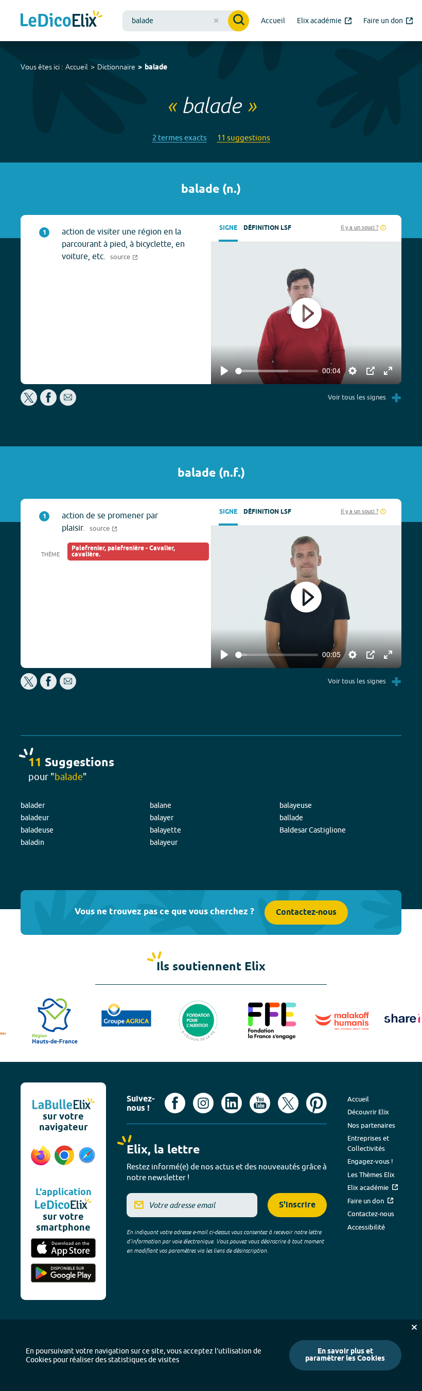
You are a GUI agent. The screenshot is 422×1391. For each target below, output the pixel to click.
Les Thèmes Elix (371, 1174)
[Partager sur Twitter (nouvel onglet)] (30, 403)
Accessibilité (366, 1227)
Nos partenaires (371, 1125)
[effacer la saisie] (216, 20)
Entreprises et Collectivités (368, 1143)
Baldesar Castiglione (312, 830)
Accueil (76, 67)
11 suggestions (243, 137)
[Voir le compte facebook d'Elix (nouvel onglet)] (175, 1103)
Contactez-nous (306, 912)
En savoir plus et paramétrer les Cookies (345, 1355)
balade (156, 68)
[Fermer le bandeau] (414, 1327)
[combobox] (185, 20)
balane (160, 805)
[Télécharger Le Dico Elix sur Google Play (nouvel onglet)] (63, 1274)
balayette (165, 830)
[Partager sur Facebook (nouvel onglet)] (48, 403)
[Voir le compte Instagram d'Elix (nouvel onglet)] (203, 1103)
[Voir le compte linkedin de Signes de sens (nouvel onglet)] (231, 1103)
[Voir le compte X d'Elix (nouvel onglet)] (288, 1103)
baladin (32, 842)
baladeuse (37, 830)
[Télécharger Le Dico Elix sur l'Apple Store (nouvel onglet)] (63, 1248)
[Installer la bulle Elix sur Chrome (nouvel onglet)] (64, 1161)
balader (33, 805)
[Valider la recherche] (238, 20)
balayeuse (295, 805)
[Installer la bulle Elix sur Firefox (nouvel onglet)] (40, 1161)
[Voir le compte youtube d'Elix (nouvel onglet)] (260, 1103)
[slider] (276, 371)
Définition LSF (267, 228)
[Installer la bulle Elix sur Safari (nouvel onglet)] (87, 1161)
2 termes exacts (179, 137)
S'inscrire (297, 1205)
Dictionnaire (116, 67)
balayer (161, 818)
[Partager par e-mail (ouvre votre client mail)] (68, 403)
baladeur (35, 818)
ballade (291, 818)
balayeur (164, 842)
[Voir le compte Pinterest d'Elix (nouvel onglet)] (316, 1103)
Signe (228, 228)
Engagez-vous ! (370, 1161)
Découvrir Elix (368, 1112)
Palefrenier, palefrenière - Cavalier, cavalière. (123, 551)
